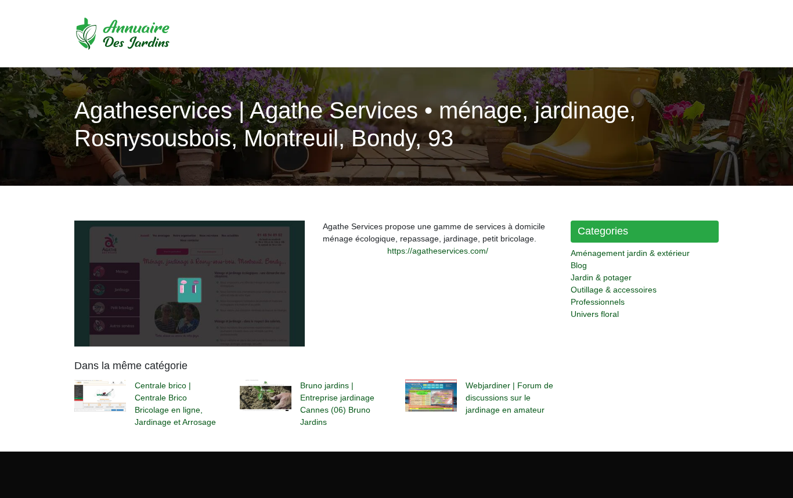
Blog (579, 265)
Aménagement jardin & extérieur (630, 253)
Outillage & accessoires (614, 289)
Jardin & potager (601, 277)
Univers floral (595, 314)
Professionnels (598, 301)
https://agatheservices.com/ (437, 250)
